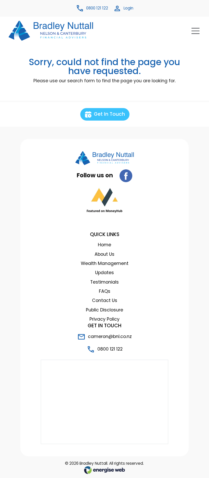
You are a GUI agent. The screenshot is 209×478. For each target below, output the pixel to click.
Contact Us (104, 300)
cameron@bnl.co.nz (109, 336)
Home (104, 245)
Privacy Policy (104, 319)
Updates (104, 273)
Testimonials (104, 282)
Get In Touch (109, 114)
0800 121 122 (109, 349)
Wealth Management (104, 263)
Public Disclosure (104, 310)
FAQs (104, 291)
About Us (104, 254)
